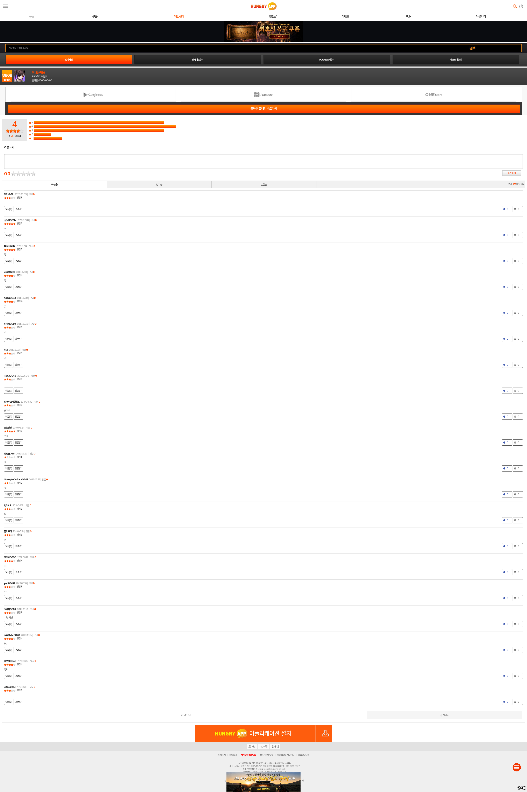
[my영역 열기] (5, 5)
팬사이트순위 (197, 59)
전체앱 (275, 746)
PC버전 (263, 746)
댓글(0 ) (8, 209)
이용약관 (233, 755)
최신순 (54, 184)
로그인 (251, 746)
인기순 (159, 184)
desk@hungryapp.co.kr (275, 769)
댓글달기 (18, 209)
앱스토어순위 (455, 59)
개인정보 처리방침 (248, 755)
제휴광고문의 (303, 755)
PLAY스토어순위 (326, 59)
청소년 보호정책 (266, 755)
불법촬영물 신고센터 (285, 755)
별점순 (264, 184)
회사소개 (221, 755)
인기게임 (68, 59)
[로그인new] (521, 5)
